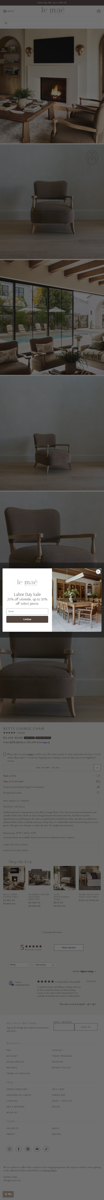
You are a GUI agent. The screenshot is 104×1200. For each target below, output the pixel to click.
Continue (27, 619)
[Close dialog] (98, 571)
